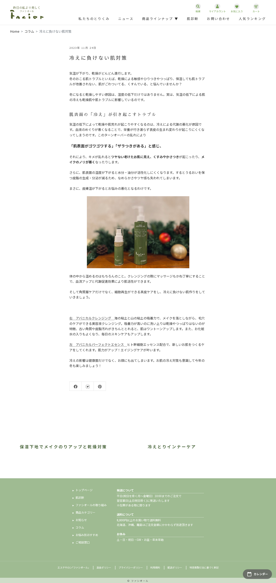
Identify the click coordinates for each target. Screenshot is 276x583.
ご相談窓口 (83, 542)
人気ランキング (252, 18)
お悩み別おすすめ (87, 535)
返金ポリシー (104, 567)
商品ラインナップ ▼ (160, 18)
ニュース (126, 18)
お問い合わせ (218, 18)
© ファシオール (138, 580)
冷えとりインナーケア (172, 447)
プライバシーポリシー (131, 567)
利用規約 (155, 567)
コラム (29, 31)
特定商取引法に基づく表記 (204, 567)
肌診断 (193, 18)
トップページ (84, 490)
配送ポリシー (174, 567)
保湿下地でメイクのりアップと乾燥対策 (63, 447)
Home (14, 31)
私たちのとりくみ (94, 18)
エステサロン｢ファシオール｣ (73, 567)
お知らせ (81, 520)
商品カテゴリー (85, 512)
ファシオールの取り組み (91, 505)
